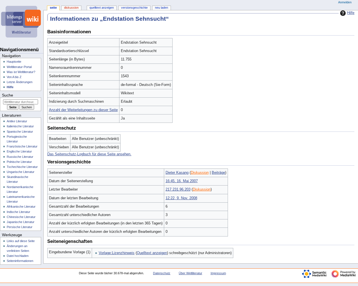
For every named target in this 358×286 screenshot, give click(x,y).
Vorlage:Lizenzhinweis (117, 253)
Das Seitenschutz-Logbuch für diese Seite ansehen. (89, 154)
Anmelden (345, 2)
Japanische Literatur (20, 222)
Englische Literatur (19, 151)
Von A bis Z (14, 77)
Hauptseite (14, 61)
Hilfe (350, 13)
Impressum (218, 273)
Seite (53, 7)
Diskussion (200, 173)
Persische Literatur (19, 227)
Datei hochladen (18, 255)
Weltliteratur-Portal (19, 67)
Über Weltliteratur (190, 273)
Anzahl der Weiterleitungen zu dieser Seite (83, 110)
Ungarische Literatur (20, 172)
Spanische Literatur (20, 131)
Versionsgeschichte (134, 7)
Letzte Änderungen (19, 82)
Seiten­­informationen (20, 260)
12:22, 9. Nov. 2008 (181, 198)
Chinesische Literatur (21, 217)
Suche (7, 95)
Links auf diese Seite (21, 241)
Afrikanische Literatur (21, 206)
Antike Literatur (17, 121)
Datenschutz (161, 273)
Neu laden (161, 7)
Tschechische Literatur (22, 166)
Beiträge (218, 173)
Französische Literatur (22, 146)
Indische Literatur (18, 212)
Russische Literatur (20, 156)
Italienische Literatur (20, 126)
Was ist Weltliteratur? (21, 72)
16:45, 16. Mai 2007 (182, 181)
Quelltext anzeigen (152, 253)
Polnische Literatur (19, 161)
